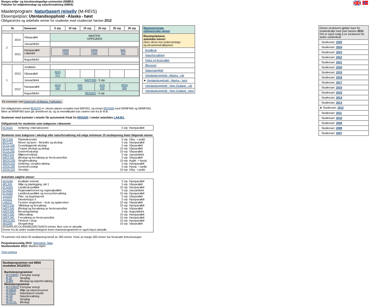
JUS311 (7, 199)
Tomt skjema (9, 252)
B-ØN (9, 281)
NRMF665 (65, 52)
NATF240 (8, 157)
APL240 (7, 184)
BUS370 (36, 108)
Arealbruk (151, 50)
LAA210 (7, 202)
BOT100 (8, 139)
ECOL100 (9, 145)
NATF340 (8, 217)
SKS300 (7, 223)
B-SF (9, 278)
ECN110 (8, 127)
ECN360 (8, 193)
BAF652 (123, 52)
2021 (339, 62)
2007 (339, 133)
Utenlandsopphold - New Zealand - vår (168, 85)
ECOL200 (9, 151)
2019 (339, 72)
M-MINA (11, 290)
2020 (339, 67)
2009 (339, 123)
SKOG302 (9, 220)
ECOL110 (8, 148)
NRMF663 (94, 52)
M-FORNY (12, 287)
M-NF (9, 296)
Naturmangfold (154, 70)
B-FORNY (12, 274)
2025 (339, 42)
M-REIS (11, 293)
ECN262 (8, 190)
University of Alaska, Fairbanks (43, 101)
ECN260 (8, 187)
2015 (339, 92)
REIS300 (108, 108)
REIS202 (90, 93)
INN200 (80, 87)
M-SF (9, 299)
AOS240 (58, 87)
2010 (339, 117)
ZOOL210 (9, 169)
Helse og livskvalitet (157, 60)
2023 (339, 52)
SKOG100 (9, 160)
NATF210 (8, 154)
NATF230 (8, 205)
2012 (341, 107)
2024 (339, 47)
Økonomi (150, 65)
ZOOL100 (9, 166)
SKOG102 (9, 163)
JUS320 (7, 196)
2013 (339, 102)
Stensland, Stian (43, 242)
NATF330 (8, 214)
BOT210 (8, 142)
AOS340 (8, 181)
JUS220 (102, 87)
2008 (339, 128)
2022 (339, 57)
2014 (339, 97)
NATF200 (90, 80)
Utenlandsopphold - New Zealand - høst (169, 90)
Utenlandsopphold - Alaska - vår (164, 75)
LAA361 (119, 117)
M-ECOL (11, 302)
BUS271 (57, 74)
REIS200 (124, 87)
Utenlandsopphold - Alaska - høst (167, 80)
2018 (339, 77)
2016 (339, 87)
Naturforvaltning (155, 55)
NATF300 (8, 211)
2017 (339, 82)
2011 (339, 112)
